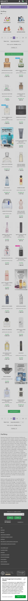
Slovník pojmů (4, 550)
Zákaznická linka (8, 521)
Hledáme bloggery (5, 554)
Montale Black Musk (21, 306)
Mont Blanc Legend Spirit (21, 330)
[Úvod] (1, 13)
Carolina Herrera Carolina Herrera (21, 165)
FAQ (1, 527)
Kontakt (3, 530)
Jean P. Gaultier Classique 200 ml (21, 212)
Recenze (2, 532)
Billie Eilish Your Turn (7, 94)
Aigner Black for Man (21, 117)
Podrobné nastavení (7, 596)
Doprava (3, 539)
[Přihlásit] (19, 1)
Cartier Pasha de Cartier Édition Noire (21, 259)
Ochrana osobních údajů (6, 537)
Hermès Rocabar (21, 187)
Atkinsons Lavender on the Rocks (7, 401)
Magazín (3, 552)
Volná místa (3, 559)
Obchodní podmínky (5, 534)
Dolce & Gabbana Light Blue (7, 118)
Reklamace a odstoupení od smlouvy (9, 541)
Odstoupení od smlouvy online (8, 544)
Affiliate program (5, 557)
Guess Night (7, 187)
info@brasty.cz (20, 522)
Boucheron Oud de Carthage (7, 354)
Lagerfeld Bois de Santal (21, 94)
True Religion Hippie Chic (7, 258)
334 (23, 37)
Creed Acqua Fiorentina (7, 164)
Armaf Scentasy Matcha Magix (21, 71)
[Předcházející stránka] (2, 38)
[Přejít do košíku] (22, 1)
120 (11, 37)
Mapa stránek (4, 561)
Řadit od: (6, 41)
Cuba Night (21, 353)
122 (17, 37)
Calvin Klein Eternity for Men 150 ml (21, 141)
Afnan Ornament (7, 376)
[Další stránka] (26, 38)
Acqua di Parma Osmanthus (21, 401)
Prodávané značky (5, 564)
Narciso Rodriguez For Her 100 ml (21, 235)
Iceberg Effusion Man (7, 211)
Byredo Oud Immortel (7, 329)
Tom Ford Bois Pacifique (7, 70)
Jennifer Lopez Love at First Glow (7, 235)
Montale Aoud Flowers (7, 306)
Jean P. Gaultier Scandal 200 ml (7, 283)
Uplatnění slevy (4, 547)
